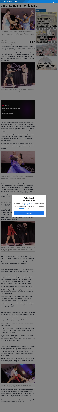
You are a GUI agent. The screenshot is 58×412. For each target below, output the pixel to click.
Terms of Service (30, 203)
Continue (28, 213)
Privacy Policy (27, 204)
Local (55, 1)
